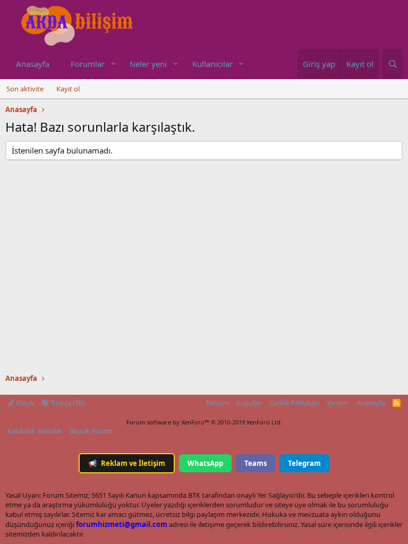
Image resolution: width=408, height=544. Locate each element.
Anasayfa (32, 63)
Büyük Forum (91, 431)
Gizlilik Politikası (294, 402)
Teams (255, 463)
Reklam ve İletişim (126, 463)
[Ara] (392, 64)
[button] (113, 64)
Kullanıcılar (212, 63)
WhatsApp (205, 463)
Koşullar (249, 402)
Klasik (24, 402)
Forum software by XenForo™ (204, 422)
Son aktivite (25, 89)
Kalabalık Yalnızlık (34, 431)
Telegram (304, 463)
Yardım (337, 402)
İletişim (217, 402)
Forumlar (88, 63)
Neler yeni (148, 63)
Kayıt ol (68, 89)
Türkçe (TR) (67, 402)
